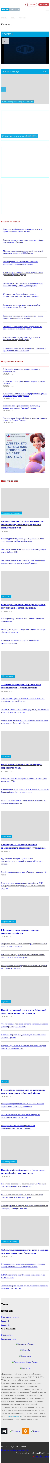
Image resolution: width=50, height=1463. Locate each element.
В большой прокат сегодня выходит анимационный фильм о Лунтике (23, 1036)
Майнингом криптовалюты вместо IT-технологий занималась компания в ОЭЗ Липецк (23, 252)
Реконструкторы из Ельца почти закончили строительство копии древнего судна (20, 263)
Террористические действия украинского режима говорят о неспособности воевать (23, 317)
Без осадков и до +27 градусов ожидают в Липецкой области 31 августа (24, 630)
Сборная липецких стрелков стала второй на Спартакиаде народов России (20, 1116)
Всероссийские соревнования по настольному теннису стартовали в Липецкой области (21, 407)
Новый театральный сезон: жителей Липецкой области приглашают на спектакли (23, 1011)
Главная (4, 18)
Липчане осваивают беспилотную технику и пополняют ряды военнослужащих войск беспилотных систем (22, 524)
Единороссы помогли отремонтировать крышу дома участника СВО (24, 779)
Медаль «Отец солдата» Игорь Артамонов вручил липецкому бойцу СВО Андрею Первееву (23, 284)
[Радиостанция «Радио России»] (25, 1362)
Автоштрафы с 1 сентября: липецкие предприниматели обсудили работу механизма (23, 846)
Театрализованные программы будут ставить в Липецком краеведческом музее (21, 339)
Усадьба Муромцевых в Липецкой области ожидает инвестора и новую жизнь (23, 1047)
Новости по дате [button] (10, 480)
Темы (13, 18)
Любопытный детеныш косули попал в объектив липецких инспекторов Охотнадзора (25, 1251)
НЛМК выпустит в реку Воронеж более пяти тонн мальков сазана (23, 1276)
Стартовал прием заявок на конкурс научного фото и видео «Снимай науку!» (24, 945)
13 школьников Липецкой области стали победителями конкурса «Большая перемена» (21, 295)
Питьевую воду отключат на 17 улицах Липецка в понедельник (22, 619)
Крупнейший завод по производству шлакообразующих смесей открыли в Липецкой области (22, 861)
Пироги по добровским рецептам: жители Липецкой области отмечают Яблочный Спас (23, 1185)
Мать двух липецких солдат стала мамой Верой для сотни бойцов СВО (23, 550)
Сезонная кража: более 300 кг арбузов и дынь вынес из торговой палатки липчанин (25, 710)
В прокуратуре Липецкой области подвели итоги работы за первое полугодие (23, 274)
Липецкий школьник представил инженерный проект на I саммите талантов (24, 967)
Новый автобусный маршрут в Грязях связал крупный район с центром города (23, 1171)
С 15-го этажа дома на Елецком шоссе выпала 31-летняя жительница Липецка (22, 699)
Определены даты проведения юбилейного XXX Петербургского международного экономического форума (23, 885)
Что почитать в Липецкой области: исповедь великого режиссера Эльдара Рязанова (25, 419)
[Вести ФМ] (25, 1368)
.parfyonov (41, 1456)
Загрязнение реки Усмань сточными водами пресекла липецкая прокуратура (24, 1287)
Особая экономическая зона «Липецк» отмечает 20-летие (23, 873)
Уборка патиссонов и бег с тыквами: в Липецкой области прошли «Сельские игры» (22, 1196)
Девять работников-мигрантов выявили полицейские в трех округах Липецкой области (24, 721)
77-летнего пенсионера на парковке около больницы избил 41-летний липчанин (21, 686)
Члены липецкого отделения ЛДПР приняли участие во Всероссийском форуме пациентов (25, 790)
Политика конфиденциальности (14, 1450)
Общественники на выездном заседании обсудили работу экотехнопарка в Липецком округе (23, 1265)
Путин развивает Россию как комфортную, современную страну (22, 766)
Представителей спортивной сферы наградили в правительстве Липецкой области (22, 230)
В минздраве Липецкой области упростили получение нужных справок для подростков (25, 395)
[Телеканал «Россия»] (25, 1344)
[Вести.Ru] (25, 1350)
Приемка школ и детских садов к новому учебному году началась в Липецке (23, 241)
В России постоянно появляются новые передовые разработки (20, 931)
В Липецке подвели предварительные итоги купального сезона (20, 641)
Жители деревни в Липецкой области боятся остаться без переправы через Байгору (24, 1207)
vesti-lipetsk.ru (15, 1416)
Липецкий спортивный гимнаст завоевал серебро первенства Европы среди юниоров (22, 1105)
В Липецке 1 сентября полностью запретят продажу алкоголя (24, 382)
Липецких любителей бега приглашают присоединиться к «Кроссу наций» (18, 1127)
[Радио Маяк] (25, 1356)
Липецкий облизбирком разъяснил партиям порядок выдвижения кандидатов (23, 801)
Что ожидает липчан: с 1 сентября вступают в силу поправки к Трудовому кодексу (23, 606)
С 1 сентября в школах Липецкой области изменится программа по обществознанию (24, 349)
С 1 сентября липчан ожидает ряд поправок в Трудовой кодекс (21, 370)
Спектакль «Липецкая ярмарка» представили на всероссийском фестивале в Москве (22, 328)
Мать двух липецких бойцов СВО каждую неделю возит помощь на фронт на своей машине (23, 561)
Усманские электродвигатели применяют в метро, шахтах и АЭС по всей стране (23, 956)
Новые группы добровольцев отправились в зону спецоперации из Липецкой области (22, 539)
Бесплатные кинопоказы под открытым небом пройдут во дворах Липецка (21, 306)
